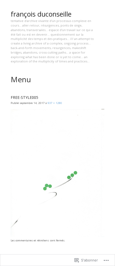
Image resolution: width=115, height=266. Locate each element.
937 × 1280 (55, 103)
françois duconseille (41, 13)
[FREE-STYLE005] (57, 236)
